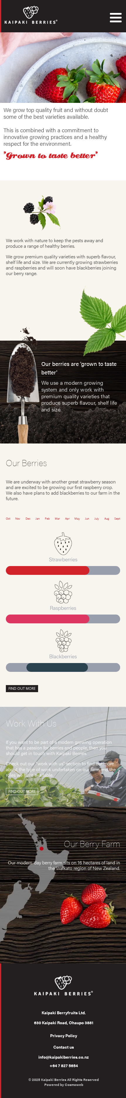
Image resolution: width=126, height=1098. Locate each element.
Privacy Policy (63, 1035)
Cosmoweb (74, 1084)
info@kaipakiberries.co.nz (63, 1057)
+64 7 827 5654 (64, 1065)
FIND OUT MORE (21, 688)
